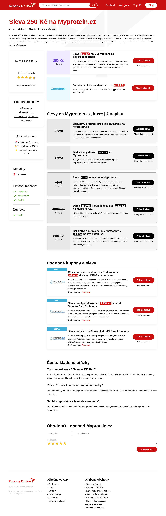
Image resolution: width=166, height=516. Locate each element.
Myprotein (22, 174)
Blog (151, 5)
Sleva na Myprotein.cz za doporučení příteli (93, 55)
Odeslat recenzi (147, 449)
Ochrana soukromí (57, 501)
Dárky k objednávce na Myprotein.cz (92, 154)
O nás (51, 487)
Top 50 (137, 5)
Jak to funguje (55, 494)
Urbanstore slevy (94, 504)
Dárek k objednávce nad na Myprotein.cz (99, 207)
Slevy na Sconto (93, 484)
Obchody (21, 29)
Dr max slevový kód (95, 508)
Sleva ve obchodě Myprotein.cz (96, 177)
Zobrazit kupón (142, 182)
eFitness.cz (26, 108)
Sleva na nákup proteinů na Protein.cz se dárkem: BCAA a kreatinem (93, 273)
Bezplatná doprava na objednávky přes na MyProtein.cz (97, 232)
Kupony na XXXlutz (95, 487)
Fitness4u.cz (20, 116)
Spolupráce (54, 484)
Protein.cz (86, 292)
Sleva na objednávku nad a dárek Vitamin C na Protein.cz (95, 305)
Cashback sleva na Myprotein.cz (98, 85)
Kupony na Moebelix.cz (97, 498)
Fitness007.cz (26, 112)
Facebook (53, 498)
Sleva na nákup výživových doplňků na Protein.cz (98, 331)
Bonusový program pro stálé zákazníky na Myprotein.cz (99, 125)
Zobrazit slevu (143, 60)
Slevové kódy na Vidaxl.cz (98, 491)
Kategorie (124, 5)
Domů (11, 29)
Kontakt (52, 491)
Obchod (110, 5)
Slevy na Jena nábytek (96, 494)
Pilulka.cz (33, 116)
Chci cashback (143, 88)
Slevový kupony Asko (96, 501)
